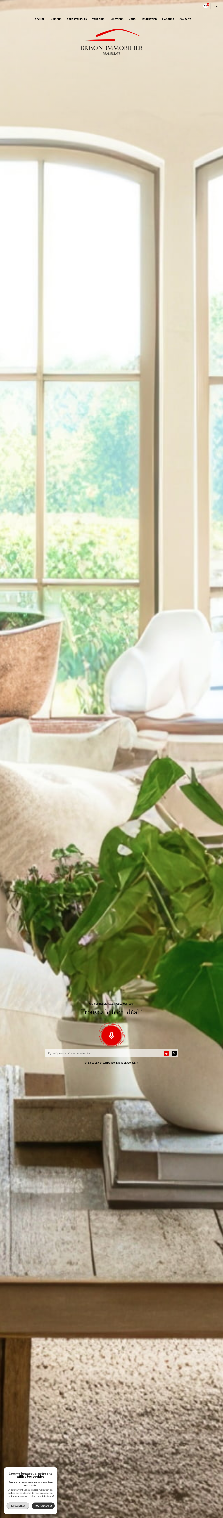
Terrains (98, 19)
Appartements (77, 19)
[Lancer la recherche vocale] (111, 1035)
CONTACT (185, 19)
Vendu (133, 19)
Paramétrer (18, 1505)
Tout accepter (43, 1505)
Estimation (149, 19)
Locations (117, 19)
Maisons (56, 19)
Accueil (40, 19)
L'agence (168, 19)
